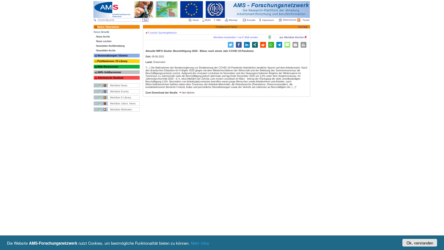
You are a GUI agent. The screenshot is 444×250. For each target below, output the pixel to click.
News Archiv (103, 36)
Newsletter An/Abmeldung (110, 45)
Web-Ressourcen (107, 66)
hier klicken (188, 92)
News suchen (103, 41)
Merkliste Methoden (121, 109)
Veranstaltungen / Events (112, 55)
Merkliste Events (119, 91)
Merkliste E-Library (120, 97)
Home (196, 20)
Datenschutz (289, 20)
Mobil (207, 20)
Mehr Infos (200, 243)
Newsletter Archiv (106, 50)
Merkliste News (118, 85)
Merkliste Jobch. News (123, 103)
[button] (231, 45)
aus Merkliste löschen (292, 37)
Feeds (306, 20)
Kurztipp (303, 26)
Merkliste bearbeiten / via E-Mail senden (235, 37)
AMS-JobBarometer (109, 72)
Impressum (268, 20)
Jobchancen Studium (110, 77)
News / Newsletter (108, 26)
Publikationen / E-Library (112, 61)
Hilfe (218, 20)
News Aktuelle (101, 32)
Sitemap (233, 20)
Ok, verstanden (420, 243)
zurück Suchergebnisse (163, 32)
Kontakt (251, 20)
